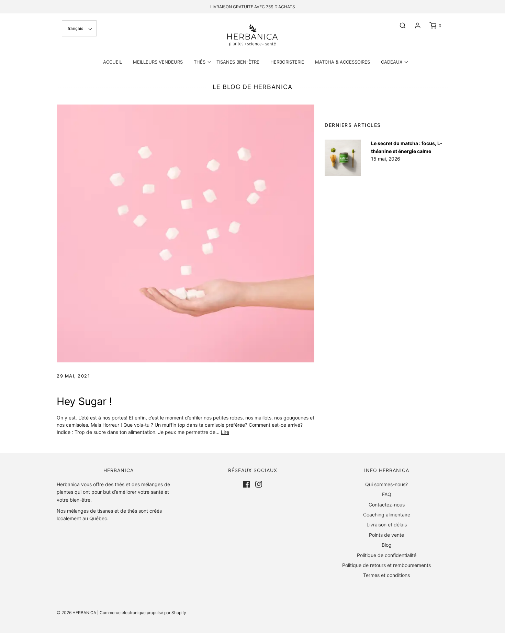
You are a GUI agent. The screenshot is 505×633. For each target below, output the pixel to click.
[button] (79, 28)
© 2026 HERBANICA (76, 612)
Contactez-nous (387, 505)
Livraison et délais (387, 524)
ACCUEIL (112, 62)
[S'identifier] (414, 25)
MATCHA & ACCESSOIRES (342, 62)
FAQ (386, 494)
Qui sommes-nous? (386, 484)
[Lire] (185, 233)
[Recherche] (399, 25)
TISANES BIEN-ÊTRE (237, 62)
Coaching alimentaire (386, 514)
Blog (387, 545)
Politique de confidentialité (386, 555)
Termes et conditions (386, 575)
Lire (225, 432)
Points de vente (386, 535)
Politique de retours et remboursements (386, 565)
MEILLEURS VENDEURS (158, 62)
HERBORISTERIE (287, 62)
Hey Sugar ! (84, 401)
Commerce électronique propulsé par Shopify (143, 612)
